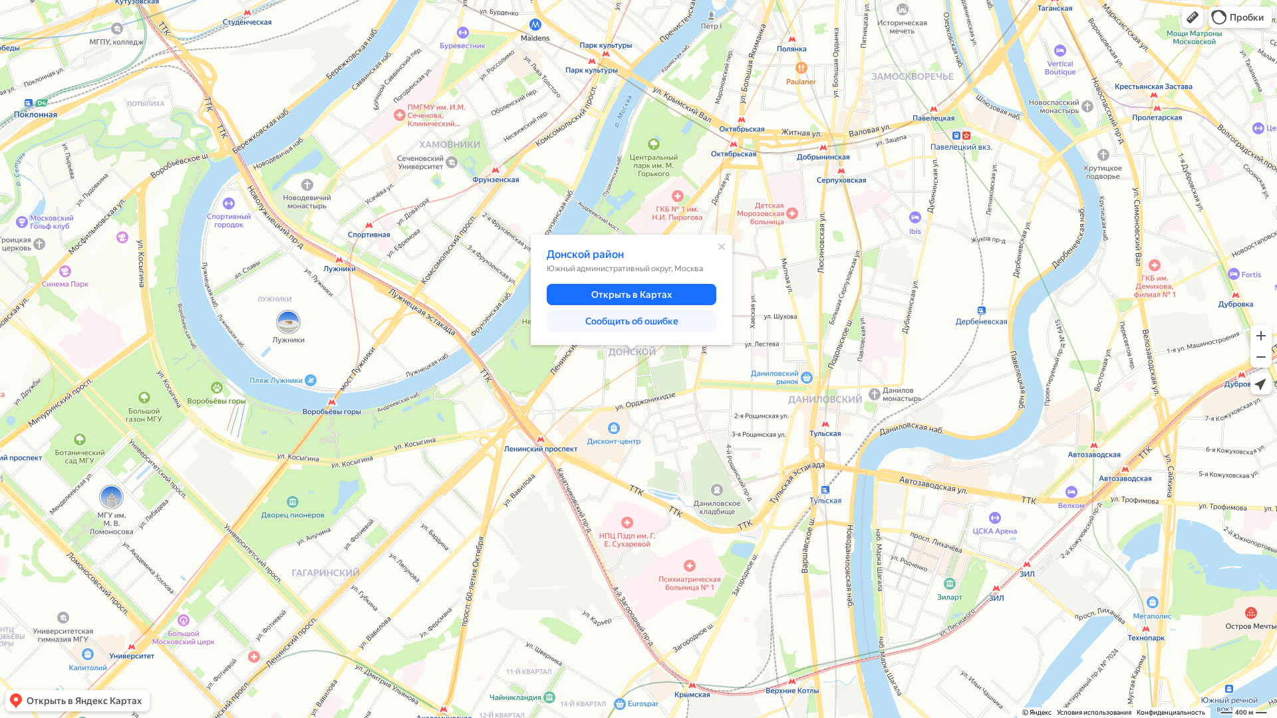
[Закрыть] (721, 246)
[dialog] (631, 290)
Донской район (585, 254)
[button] (1192, 17)
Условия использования (1094, 712)
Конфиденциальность (1171, 712)
